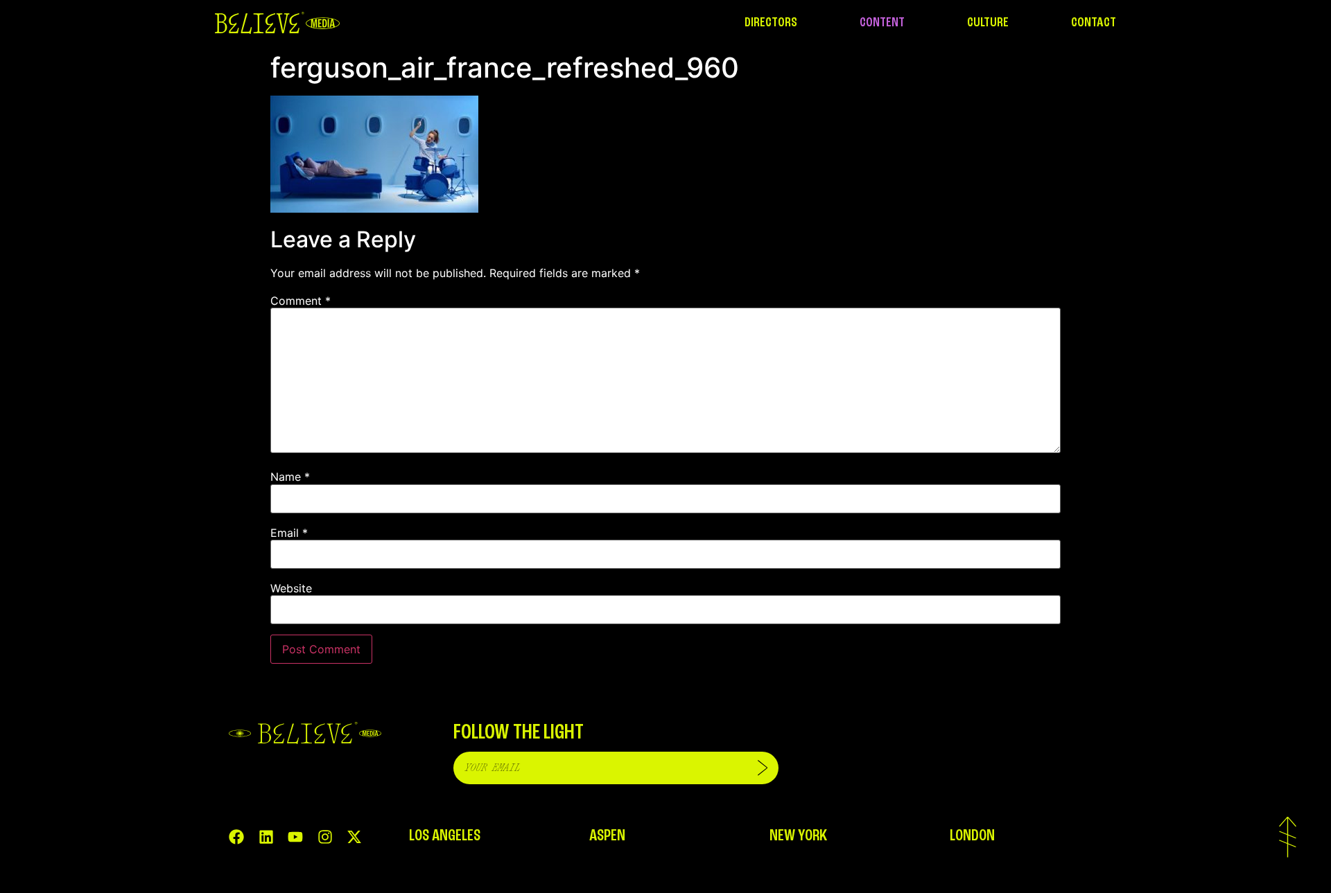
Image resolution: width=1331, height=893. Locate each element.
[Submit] (762, 768)
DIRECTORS (771, 23)
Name (290, 476)
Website (291, 588)
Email (289, 532)
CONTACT (1093, 23)
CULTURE (988, 23)
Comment (300, 300)
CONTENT (882, 23)
